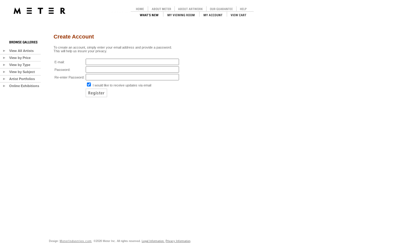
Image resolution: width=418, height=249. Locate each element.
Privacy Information (178, 241)
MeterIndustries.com (76, 241)
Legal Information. (153, 241)
